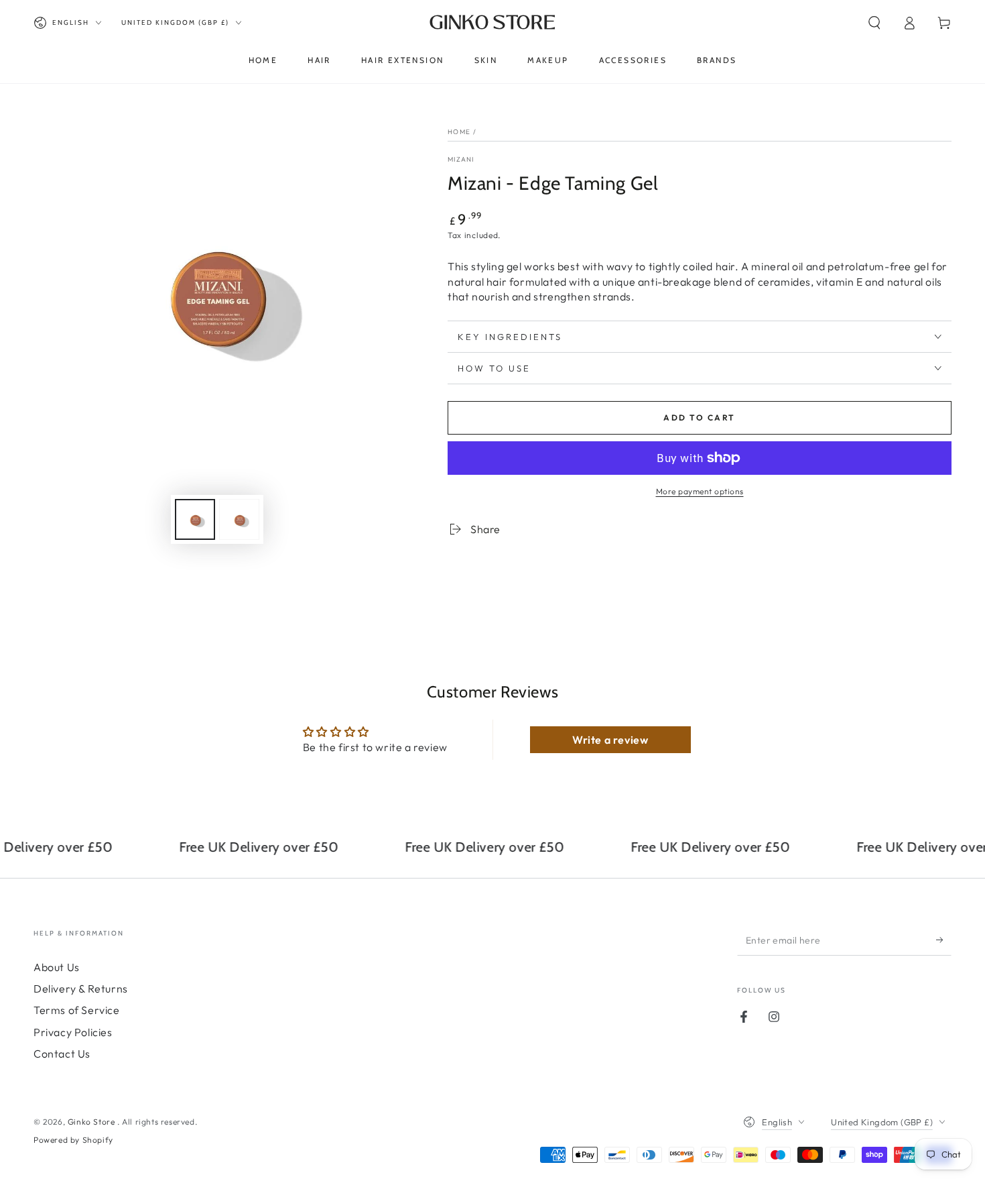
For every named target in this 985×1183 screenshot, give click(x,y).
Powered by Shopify (73, 1140)
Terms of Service (77, 1010)
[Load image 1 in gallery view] (195, 519)
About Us (57, 967)
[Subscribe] (943, 940)
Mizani (461, 159)
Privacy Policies (73, 1032)
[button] (874, 23)
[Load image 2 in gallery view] (239, 519)
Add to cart (699, 417)
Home (459, 131)
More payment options (700, 491)
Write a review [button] (610, 739)
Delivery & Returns (81, 988)
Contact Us (62, 1053)
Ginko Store (92, 1122)
